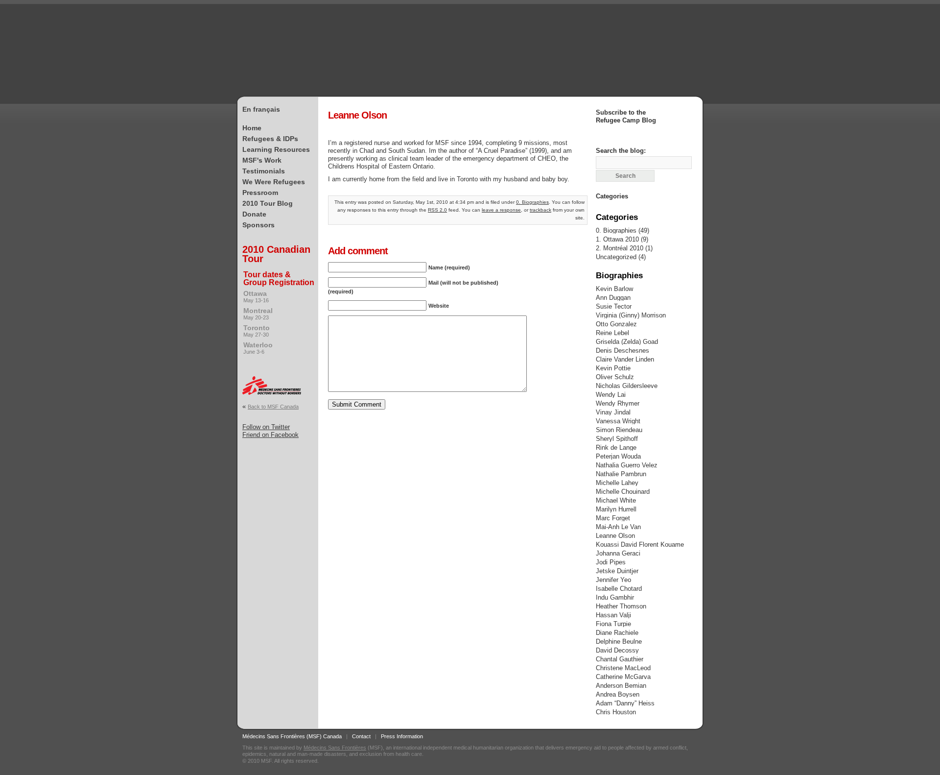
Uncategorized (616, 257)
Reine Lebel (612, 333)
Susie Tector (614, 306)
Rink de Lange (616, 447)
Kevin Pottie (613, 368)
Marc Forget (613, 518)
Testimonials (263, 171)
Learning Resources (276, 149)
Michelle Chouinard (623, 491)
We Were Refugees (273, 182)
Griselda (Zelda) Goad (627, 341)
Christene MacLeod (623, 668)
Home (251, 128)
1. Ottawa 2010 (617, 239)
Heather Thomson (621, 606)
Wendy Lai (611, 394)
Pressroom (260, 192)
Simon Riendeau (619, 430)
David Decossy (617, 650)
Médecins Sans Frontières (335, 748)
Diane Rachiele (617, 632)
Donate (254, 214)
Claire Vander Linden (625, 359)
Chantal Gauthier (619, 659)
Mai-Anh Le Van (618, 527)
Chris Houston (616, 712)
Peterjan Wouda (618, 456)
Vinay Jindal (613, 412)
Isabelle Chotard (619, 588)
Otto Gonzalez (616, 324)
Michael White (616, 500)
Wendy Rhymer (617, 403)
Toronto (256, 331)
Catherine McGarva (623, 676)
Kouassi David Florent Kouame (640, 544)
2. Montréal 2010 (619, 248)
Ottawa (256, 296)
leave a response (501, 210)
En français (261, 109)
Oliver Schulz (615, 377)
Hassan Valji (613, 615)
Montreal (258, 313)
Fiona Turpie (613, 624)
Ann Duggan (613, 297)
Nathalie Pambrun (621, 474)
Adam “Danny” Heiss (625, 703)
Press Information (402, 736)
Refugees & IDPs (270, 139)
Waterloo (258, 348)
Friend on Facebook (270, 434)
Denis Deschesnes (622, 350)
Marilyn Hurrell (616, 509)
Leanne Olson (615, 535)
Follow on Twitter (266, 427)
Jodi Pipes (611, 562)
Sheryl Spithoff (617, 438)
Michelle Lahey (617, 482)
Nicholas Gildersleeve (627, 385)
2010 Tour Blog (267, 203)
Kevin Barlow (614, 288)
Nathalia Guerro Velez (627, 465)
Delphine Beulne (619, 641)
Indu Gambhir (615, 597)
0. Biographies (532, 202)
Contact (361, 736)
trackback (540, 210)
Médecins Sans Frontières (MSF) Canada (292, 736)
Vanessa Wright (618, 421)
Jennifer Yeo (613, 579)
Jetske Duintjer (617, 571)
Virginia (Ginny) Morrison (631, 315)
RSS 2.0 (437, 210)
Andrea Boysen (617, 694)
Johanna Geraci (618, 553)
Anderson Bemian (621, 685)
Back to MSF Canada (273, 407)
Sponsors (258, 225)
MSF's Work (262, 160)
